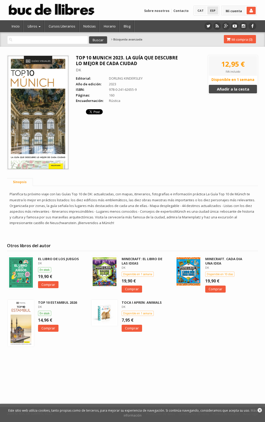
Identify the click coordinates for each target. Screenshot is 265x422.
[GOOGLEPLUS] (226, 26)
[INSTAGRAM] (243, 26)
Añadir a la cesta (233, 89)
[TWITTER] (208, 26)
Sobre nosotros (157, 11)
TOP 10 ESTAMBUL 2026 (57, 302)
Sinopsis (20, 182)
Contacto (181, 11)
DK (78, 69)
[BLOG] (217, 26)
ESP (212, 10)
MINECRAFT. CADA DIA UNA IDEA (223, 261)
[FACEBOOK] (252, 26)
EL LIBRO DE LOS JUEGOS (58, 259)
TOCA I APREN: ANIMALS (142, 302)
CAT (200, 10)
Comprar (48, 284)
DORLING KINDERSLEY (126, 78)
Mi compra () (241, 39)
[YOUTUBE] (235, 26)
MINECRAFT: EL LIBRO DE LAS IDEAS (142, 261)
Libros (33, 26)
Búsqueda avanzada (127, 39)
